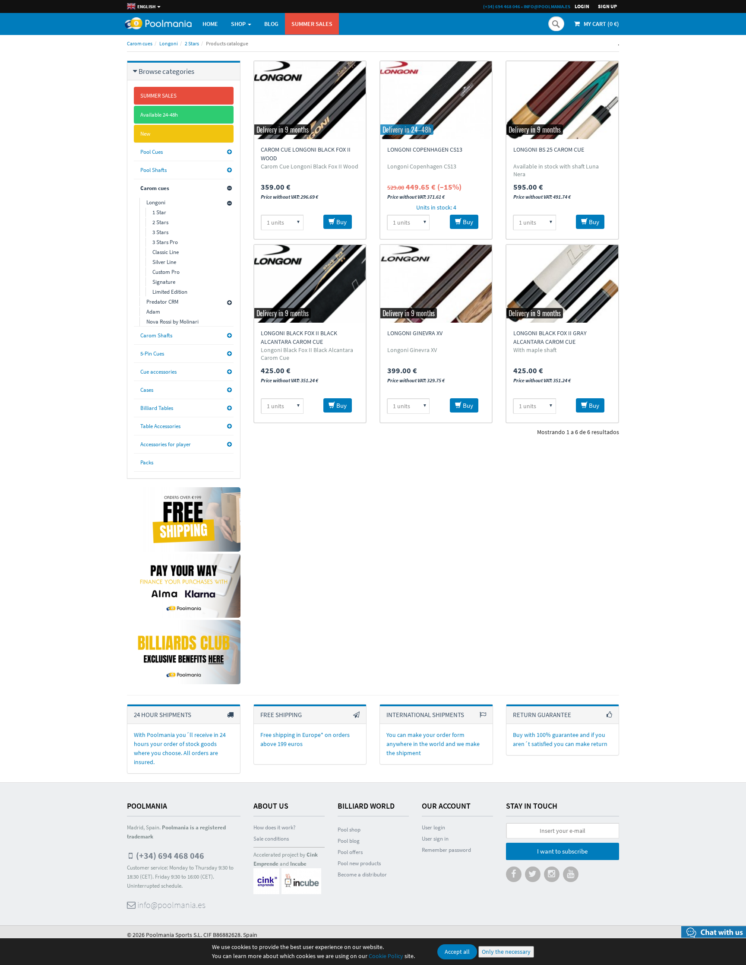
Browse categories (166, 71)
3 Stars (160, 232)
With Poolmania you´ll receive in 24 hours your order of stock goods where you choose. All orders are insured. (180, 748)
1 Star (159, 212)
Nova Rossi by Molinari (172, 321)
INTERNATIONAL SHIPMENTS (425, 715)
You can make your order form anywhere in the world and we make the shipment (433, 744)
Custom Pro (166, 272)
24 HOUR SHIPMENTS (162, 715)
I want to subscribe (562, 851)
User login (433, 827)
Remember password (446, 850)
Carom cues (139, 43)
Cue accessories (158, 371)
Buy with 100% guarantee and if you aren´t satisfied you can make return (560, 739)
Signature (163, 282)
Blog (271, 24)
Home (210, 24)
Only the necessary (506, 951)
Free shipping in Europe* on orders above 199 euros (305, 739)
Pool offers (350, 852)
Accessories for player (165, 444)
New (145, 133)
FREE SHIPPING (281, 715)
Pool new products (359, 863)
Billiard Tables (156, 408)
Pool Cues (151, 152)
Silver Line (164, 262)
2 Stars (192, 43)
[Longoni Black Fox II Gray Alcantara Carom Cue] (562, 284)
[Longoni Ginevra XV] (436, 284)
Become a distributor (362, 874)
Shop (239, 24)
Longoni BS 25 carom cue (548, 149)
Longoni (168, 43)
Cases (146, 390)
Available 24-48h (159, 114)
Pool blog (349, 840)
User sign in (435, 838)
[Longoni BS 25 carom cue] (562, 100)
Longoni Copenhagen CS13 (424, 149)
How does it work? (274, 827)
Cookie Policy (386, 956)
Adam (153, 311)
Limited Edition (169, 291)
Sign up (607, 6)
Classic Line (165, 252)
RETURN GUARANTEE (542, 715)
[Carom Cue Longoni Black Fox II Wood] (310, 100)
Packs (146, 462)
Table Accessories (160, 426)
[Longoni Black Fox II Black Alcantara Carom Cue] (310, 284)
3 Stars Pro (165, 242)
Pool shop (349, 829)
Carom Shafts (156, 335)
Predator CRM (162, 301)
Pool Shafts (153, 170)
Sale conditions (271, 838)
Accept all (457, 951)
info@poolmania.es (547, 6)
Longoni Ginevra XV (415, 333)
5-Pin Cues (152, 353)
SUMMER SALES (311, 24)
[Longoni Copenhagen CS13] (436, 100)
